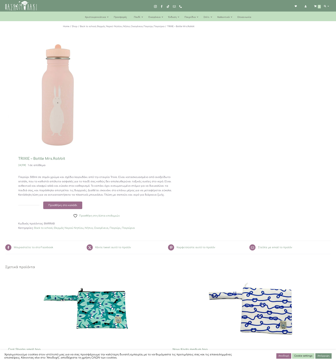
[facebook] (161, 6)
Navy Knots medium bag (190, 349)
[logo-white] (21, 2)
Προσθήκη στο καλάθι (62, 205)
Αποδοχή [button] (283, 356)
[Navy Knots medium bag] (250, 309)
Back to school (43, 228)
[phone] (180, 6)
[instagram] (155, 6)
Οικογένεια (101, 228)
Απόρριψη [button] (323, 356)
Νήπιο (89, 228)
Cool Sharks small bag (24, 349)
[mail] (174, 6)
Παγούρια (128, 228)
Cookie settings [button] (303, 356)
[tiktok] (168, 6)
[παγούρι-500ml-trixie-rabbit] (83, 94)
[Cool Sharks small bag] (85, 309)
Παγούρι (115, 228)
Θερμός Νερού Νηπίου (68, 228)
